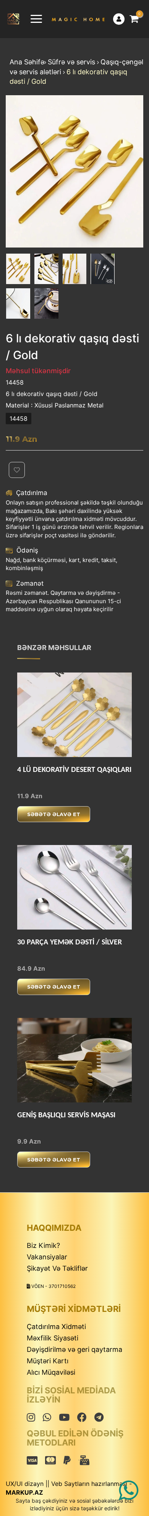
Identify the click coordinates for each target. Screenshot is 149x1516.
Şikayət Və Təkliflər (57, 1268)
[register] (119, 19)
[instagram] (31, 1417)
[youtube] (64, 1417)
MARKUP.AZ (24, 1492)
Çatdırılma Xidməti (56, 1327)
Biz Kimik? (43, 1245)
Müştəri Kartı (47, 1361)
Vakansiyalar (47, 1257)
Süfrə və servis (72, 62)
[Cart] (134, 19)
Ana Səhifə (27, 62)
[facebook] (47, 1417)
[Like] (102, 814)
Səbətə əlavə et (53, 814)
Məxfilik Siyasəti (52, 1338)
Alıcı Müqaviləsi (51, 1372)
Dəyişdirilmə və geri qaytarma (74, 1349)
